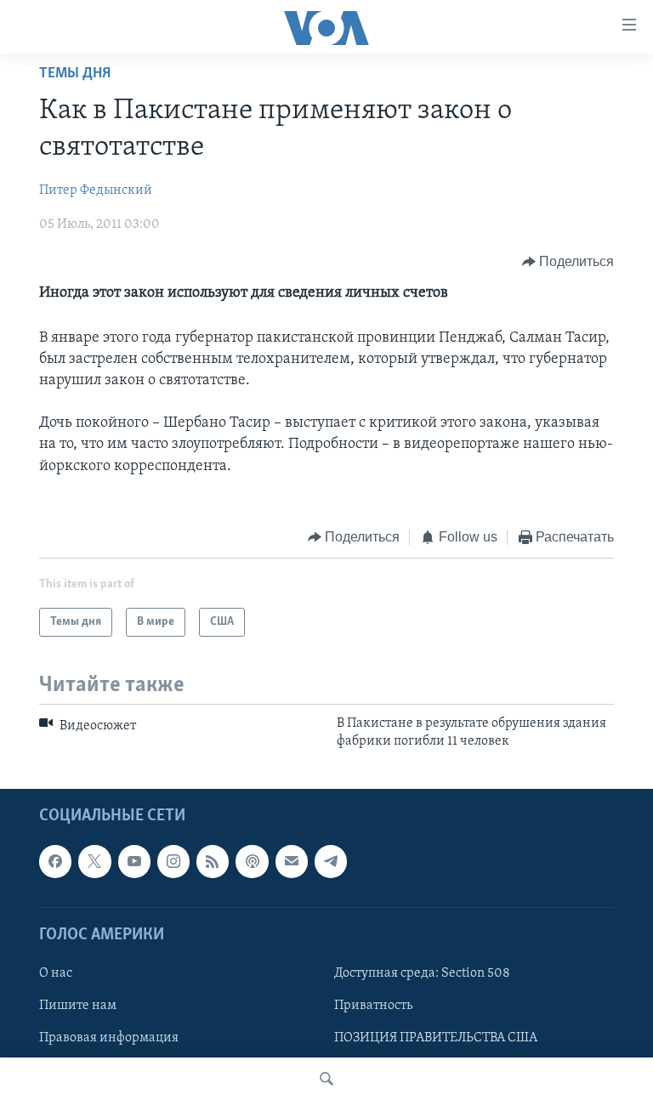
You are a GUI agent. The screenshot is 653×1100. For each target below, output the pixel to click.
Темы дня (75, 74)
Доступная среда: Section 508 (422, 973)
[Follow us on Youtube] (134, 861)
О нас (55, 973)
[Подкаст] (252, 861)
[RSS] (212, 861)
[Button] (568, 262)
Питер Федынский (95, 190)
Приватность (373, 1005)
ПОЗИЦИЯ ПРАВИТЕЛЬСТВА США (435, 1038)
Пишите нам (77, 1005)
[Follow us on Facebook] (55, 861)
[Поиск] (326, 1078)
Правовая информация (109, 1038)
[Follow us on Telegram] (331, 861)
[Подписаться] (291, 861)
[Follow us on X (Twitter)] (94, 861)
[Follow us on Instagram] (173, 861)
